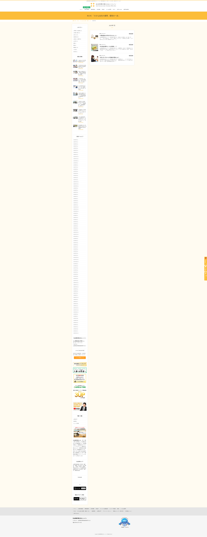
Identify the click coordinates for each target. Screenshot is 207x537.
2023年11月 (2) (75, 209)
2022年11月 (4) (75, 234)
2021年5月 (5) (75, 272)
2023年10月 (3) (75, 211)
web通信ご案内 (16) (76, 32)
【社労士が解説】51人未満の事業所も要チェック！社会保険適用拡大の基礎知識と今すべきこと (82, 95)
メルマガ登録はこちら (80, 357)
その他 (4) (75, 49)
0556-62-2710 (78, 341)
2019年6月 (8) (75, 320)
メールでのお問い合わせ (206, 269)
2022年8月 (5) (75, 240)
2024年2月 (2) (75, 202)
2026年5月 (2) (75, 146)
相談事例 (74, 421)
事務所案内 (87, 508)
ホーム (75, 508)
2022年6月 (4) (75, 244)
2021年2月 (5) (75, 278)
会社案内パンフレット (205, 277)
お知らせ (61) (75, 34)
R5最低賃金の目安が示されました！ (108, 35)
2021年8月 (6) (75, 265)
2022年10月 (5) (75, 236)
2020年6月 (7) (75, 295)
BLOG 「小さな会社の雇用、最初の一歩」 (82, 511)
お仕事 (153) (75, 41)
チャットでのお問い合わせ (206, 262)
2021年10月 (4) (75, 261)
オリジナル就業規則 (104, 508)
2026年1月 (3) (75, 154)
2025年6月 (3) (75, 169)
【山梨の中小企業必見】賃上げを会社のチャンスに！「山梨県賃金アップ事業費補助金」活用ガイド (82, 103)
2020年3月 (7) (75, 301)
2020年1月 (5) (75, 305)
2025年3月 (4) (75, 175)
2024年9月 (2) (75, 188)
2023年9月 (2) (75, 213)
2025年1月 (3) (75, 179)
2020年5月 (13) (75, 297)
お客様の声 (75, 419)
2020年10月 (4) (75, 286)
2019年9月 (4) (75, 314)
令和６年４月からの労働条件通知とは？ (109, 57)
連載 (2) (74, 43)
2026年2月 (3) (75, 152)
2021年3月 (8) (75, 276)
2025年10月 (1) (75, 160)
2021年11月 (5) (75, 259)
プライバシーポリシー (107, 511)
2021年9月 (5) (75, 263)
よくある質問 (123, 508)
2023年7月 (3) (75, 217)
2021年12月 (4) (75, 257)
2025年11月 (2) (75, 158)
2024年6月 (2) (75, 194)
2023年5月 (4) (75, 221)
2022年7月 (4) (75, 242)
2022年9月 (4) (75, 238)
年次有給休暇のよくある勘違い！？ (108, 46)
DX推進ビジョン (128, 511)
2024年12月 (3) (75, 181)
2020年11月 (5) (75, 284)
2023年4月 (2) (75, 223)
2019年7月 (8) (75, 318)
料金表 (97, 508)
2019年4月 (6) (75, 324)
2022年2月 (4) (75, 253)
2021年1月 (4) (75, 280)
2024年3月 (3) (75, 200)
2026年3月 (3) (75, 150)
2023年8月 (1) (75, 215)
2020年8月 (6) (75, 291)
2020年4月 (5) (75, 299)
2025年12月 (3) (75, 156)
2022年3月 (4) (75, 251)
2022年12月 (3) (75, 232)
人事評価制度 (80, 508)
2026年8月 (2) (75, 139)
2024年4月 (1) (75, 198)
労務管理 (131, 33)
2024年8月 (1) (75, 190)
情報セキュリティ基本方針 (118, 511)
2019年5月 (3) (75, 322)
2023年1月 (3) (75, 230)
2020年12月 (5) (75, 282)
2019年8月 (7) (75, 316)
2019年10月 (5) (75, 312)
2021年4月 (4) (75, 274)
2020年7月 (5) (75, 293)
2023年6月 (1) (75, 219)
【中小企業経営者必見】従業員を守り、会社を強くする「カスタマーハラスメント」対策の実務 (82, 119)
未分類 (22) (75, 51)
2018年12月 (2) (75, 333)
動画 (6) (74, 45)
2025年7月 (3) (75, 167)
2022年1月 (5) (75, 255)
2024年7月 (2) (75, 192)
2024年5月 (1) (75, 196)
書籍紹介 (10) (75, 47)
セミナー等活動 (76, 423)
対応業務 (92, 508)
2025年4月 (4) (75, 173)
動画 (118, 508)
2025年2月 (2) (75, 177)
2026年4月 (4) (75, 148)
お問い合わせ (76, 513)
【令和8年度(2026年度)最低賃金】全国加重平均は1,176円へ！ (82, 66)
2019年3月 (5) (75, 326)
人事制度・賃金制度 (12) (77, 30)
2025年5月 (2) (75, 171)
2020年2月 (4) (75, 303)
